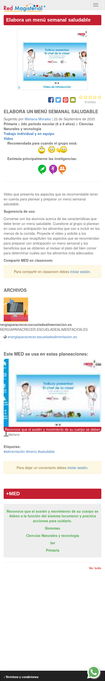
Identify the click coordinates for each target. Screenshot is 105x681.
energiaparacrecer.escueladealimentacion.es (42, 336)
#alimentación (14, 451)
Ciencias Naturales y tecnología (52, 535)
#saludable (46, 451)
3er (52, 542)
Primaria (52, 550)
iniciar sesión (80, 271)
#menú (31, 451)
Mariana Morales (38, 118)
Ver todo (95, 568)
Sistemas (52, 528)
